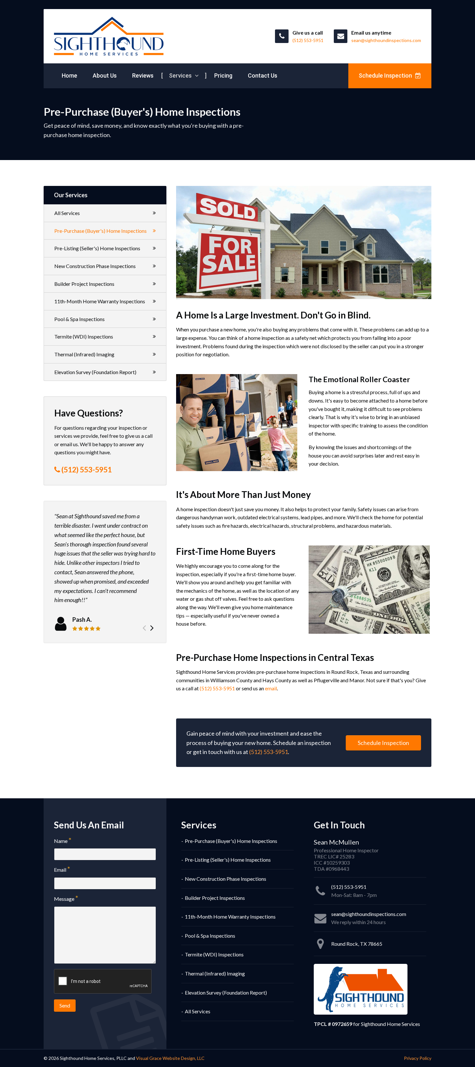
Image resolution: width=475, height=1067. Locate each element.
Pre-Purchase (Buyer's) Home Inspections (100, 231)
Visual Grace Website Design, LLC (170, 1058)
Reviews (142, 75)
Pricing (223, 75)
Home (69, 75)
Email (60, 870)
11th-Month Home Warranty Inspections (99, 301)
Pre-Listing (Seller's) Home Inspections (97, 248)
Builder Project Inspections (84, 284)
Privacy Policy (417, 1058)
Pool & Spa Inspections (79, 319)
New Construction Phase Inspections (95, 266)
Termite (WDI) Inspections (83, 336)
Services (181, 75)
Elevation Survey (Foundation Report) (95, 372)
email (271, 688)
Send (64, 1005)
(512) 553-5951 (217, 688)
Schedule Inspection (386, 75)
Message (64, 899)
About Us (105, 75)
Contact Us (262, 75)
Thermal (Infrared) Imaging (84, 354)
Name (61, 841)
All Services (67, 213)
